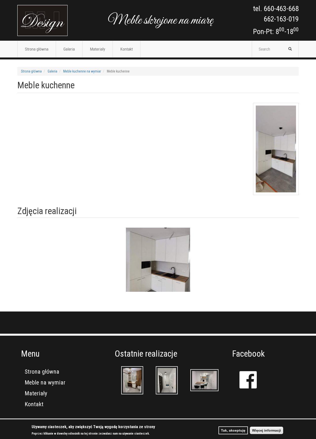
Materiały (97, 49)
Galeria (69, 49)
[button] (158, 260)
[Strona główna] (42, 20)
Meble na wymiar (45, 382)
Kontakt (126, 49)
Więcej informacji (266, 430)
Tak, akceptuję (233, 430)
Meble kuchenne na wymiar (82, 71)
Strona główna (36, 49)
